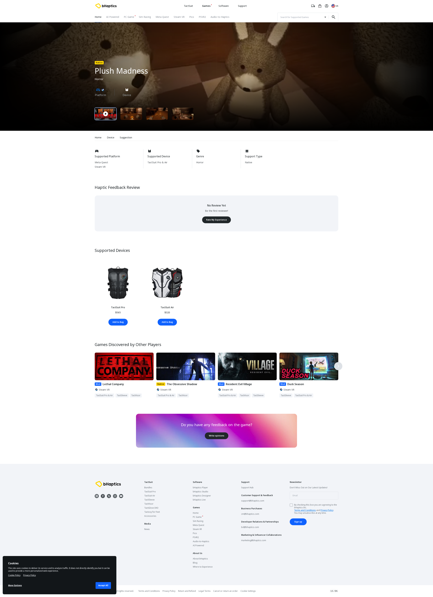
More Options (15, 585)
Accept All (103, 585)
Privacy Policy (327, 510)
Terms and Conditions (305, 510)
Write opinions (216, 435)
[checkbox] (291, 505)
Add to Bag (118, 322)
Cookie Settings (248, 591)
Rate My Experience (216, 219)
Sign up (298, 521)
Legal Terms (205, 591)
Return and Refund (187, 591)
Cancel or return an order (225, 591)
